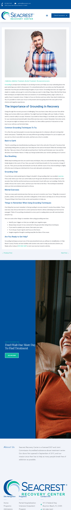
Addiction (8, 81)
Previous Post (7, 253)
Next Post (65, 253)
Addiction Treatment (18, 81)
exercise (60, 176)
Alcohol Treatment (30, 81)
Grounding (8, 84)
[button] (47, 15)
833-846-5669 (22, 246)
